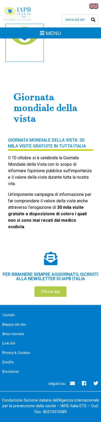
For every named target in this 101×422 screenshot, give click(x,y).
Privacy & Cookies (16, 353)
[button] (50, 291)
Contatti (9, 315)
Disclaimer (11, 372)
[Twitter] (96, 383)
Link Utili (9, 343)
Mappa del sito (14, 324)
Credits (8, 362)
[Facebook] (84, 383)
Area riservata (13, 334)
